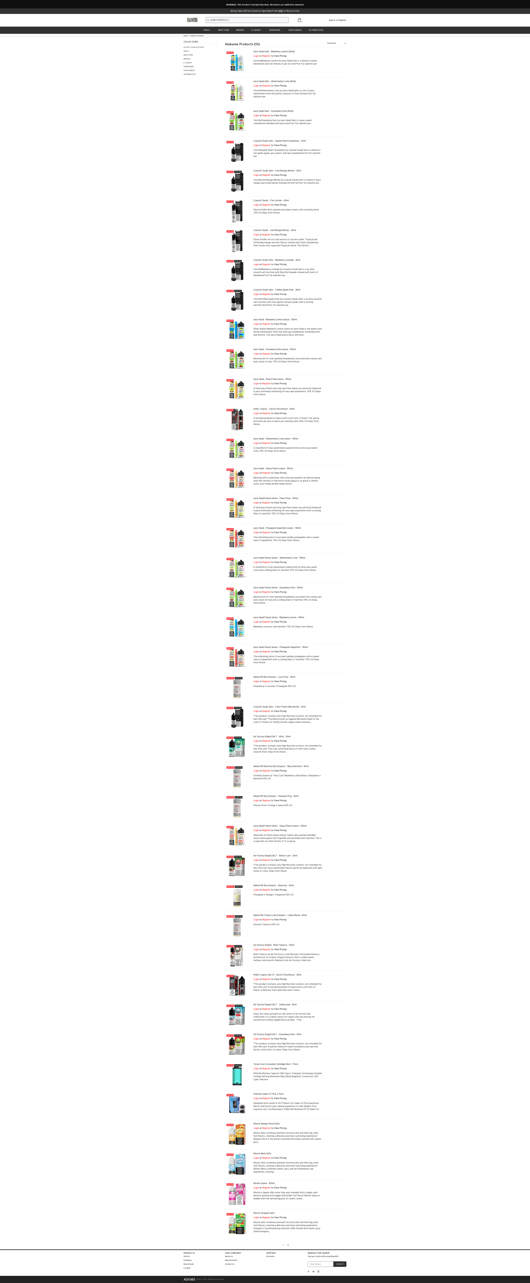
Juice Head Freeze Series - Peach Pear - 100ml (275, 498)
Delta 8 (187, 1256)
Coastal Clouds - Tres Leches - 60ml (271, 200)
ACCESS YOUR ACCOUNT (194, 47)
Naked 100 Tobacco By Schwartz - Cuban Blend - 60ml (280, 915)
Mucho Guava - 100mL (264, 1183)
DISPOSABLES (189, 70)
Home (186, 35)
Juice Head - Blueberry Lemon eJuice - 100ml (275, 320)
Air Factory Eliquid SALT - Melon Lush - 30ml (275, 856)
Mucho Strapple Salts (264, 1213)
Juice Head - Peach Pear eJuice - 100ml (272, 379)
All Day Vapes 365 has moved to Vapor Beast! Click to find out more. (265, 11)
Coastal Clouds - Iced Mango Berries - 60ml (274, 230)
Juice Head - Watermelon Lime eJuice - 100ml (275, 439)
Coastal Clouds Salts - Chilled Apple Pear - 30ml (276, 290)
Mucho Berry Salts (262, 1153)
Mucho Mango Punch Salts (266, 1124)
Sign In (332, 20)
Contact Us (229, 1264)
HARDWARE (189, 66)
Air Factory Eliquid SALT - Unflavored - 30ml (275, 1005)
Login (256, 56)
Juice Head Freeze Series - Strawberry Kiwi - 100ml (278, 588)
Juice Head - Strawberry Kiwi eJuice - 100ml (274, 349)
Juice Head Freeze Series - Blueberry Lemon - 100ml (278, 617)
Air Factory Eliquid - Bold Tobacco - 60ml (273, 945)
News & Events (231, 1260)
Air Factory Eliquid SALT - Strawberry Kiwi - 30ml (277, 1034)
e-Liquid (187, 1268)
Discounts (270, 1256)
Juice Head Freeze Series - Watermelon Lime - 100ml (279, 558)
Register (342, 20)
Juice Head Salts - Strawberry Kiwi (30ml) (273, 111)
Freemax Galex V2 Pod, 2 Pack (268, 1094)
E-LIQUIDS (188, 62)
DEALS (186, 51)
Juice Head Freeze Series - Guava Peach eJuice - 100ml (279, 826)
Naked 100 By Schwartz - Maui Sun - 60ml (273, 885)
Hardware (188, 1260)
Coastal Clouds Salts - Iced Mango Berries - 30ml (277, 171)
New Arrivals (189, 1264)
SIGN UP (340, 1264)
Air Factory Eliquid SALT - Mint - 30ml (272, 737)
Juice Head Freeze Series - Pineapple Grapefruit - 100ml (280, 647)
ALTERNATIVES (190, 74)
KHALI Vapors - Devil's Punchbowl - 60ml (274, 409)
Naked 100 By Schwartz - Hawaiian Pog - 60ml (276, 796)
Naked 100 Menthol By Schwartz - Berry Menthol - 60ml (281, 766)
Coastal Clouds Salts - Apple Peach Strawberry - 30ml (279, 141)
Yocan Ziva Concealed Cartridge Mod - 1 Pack (275, 1064)
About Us (229, 1256)
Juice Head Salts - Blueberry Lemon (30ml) (274, 51)
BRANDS (187, 59)
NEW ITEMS (188, 55)
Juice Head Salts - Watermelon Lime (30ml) (274, 81)
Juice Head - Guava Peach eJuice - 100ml (273, 468)
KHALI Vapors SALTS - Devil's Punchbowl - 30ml (277, 975)
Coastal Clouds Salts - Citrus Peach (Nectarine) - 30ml (279, 707)
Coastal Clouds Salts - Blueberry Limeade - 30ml (276, 260)
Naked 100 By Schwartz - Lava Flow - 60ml (274, 677)
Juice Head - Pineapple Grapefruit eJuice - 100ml (277, 528)
